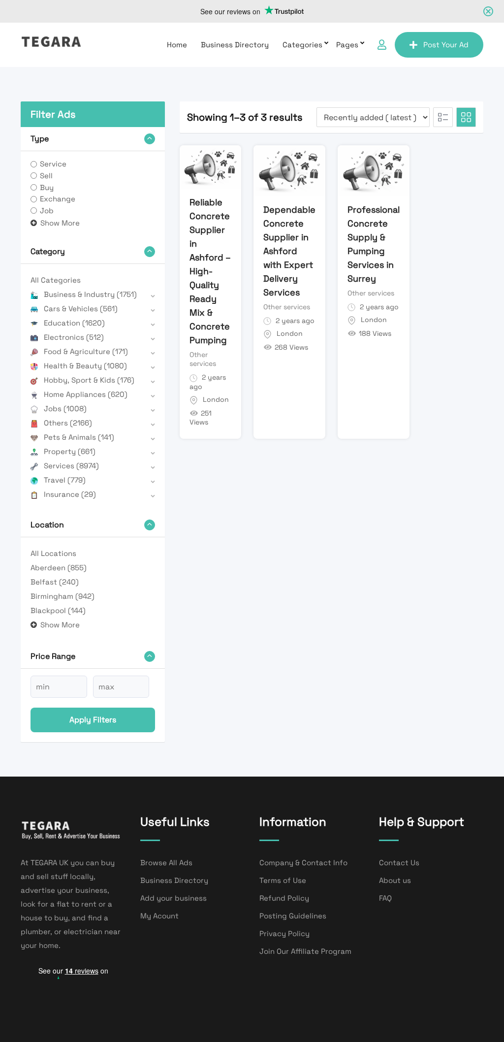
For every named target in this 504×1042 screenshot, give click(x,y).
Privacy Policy (284, 933)
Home (177, 44)
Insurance (70, 494)
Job (47, 210)
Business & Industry (90, 294)
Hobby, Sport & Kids (89, 380)
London (216, 399)
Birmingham (62, 596)
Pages (347, 44)
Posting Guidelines (292, 915)
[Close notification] (488, 11)
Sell (46, 175)
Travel (65, 480)
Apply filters (92, 720)
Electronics (74, 337)
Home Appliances (85, 394)
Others (68, 422)
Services (71, 465)
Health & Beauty (85, 365)
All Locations (53, 553)
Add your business (173, 898)
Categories (302, 44)
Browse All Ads (166, 862)
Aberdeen (59, 567)
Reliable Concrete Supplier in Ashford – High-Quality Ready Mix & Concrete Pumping (209, 271)
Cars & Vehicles (81, 308)
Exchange (57, 198)
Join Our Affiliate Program (305, 951)
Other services (202, 359)
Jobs (65, 408)
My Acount (159, 915)
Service (53, 163)
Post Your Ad (446, 44)
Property (69, 451)
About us (395, 880)
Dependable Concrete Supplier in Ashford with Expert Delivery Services (289, 251)
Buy (47, 187)
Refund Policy (284, 898)
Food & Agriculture (86, 351)
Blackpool (58, 610)
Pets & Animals (79, 437)
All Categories (56, 280)
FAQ (385, 898)
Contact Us (399, 862)
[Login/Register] (382, 45)
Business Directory (235, 44)
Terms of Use (282, 880)
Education (74, 322)
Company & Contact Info (303, 862)
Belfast (55, 581)
